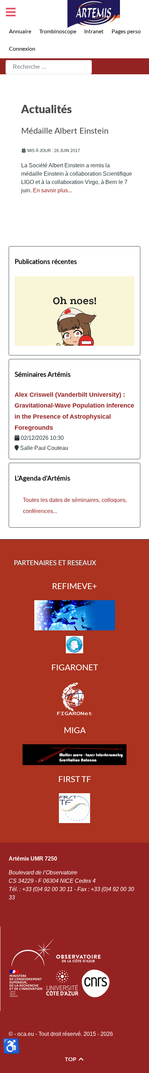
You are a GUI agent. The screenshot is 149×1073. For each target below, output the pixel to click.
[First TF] (74, 808)
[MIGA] (74, 754)
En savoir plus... (52, 190)
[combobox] (49, 67)
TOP (71, 1059)
